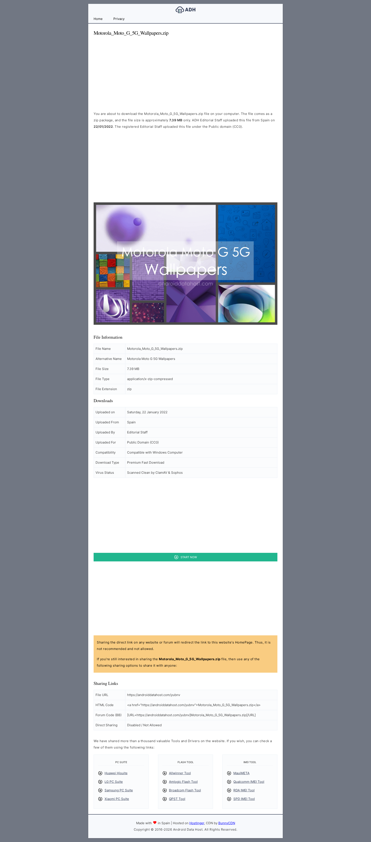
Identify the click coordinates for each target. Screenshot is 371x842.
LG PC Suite (114, 782)
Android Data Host (185, 9)
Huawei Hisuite (116, 773)
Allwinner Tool (180, 773)
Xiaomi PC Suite (117, 799)
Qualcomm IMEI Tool (248, 782)
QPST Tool (177, 799)
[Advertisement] (185, 70)
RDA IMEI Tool (244, 790)
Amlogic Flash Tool (183, 782)
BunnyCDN (226, 823)
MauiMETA (241, 773)
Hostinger (196, 823)
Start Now (189, 557)
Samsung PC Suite (119, 790)
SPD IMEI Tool (244, 799)
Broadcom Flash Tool (185, 790)
